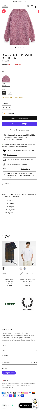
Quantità (5, 104)
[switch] (35, 407)
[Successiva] (30, 1)
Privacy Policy (7, 405)
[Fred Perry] (27, 303)
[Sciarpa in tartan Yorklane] (10, 253)
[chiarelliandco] (5, 6)
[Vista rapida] (16, 263)
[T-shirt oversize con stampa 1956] (27, 253)
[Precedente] (9, 1)
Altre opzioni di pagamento (19, 130)
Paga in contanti (12, 155)
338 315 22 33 (16, 175)
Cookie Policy (17, 405)
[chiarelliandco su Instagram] (6, 369)
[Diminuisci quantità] (3, 107)
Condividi (7, 183)
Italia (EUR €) (7, 380)
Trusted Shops (25, 169)
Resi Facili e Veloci (12, 164)
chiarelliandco (16, 383)
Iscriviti (34, 362)
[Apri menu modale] (32, 6)
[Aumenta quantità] (9, 107)
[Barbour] (10, 303)
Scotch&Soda (6, 61)
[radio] (6, 80)
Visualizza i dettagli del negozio (13, 139)
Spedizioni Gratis (12, 159)
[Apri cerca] (28, 6)
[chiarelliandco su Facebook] (3, 369)
